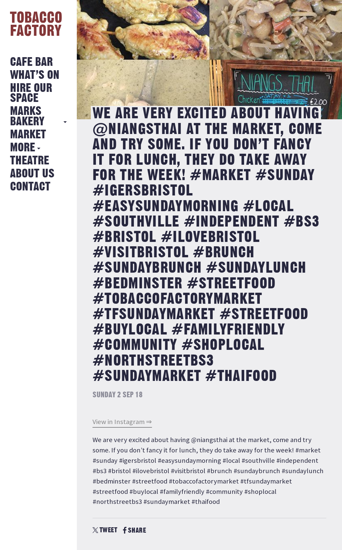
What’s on (34, 75)
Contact (30, 187)
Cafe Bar (31, 62)
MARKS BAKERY (27, 116)
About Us (32, 174)
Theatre (29, 161)
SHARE (137, 530)
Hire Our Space (31, 93)
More (22, 148)
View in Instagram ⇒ (122, 421)
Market (28, 135)
